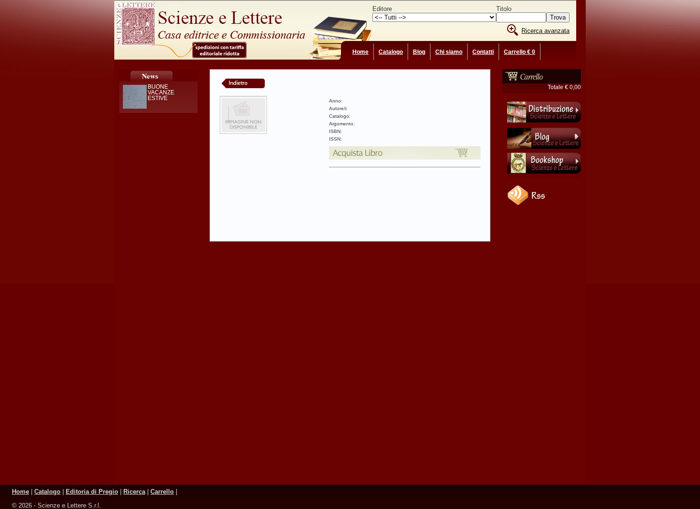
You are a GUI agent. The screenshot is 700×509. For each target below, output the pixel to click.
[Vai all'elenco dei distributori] (544, 124)
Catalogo (391, 52)
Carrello (162, 491)
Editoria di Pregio (92, 491)
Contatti (483, 52)
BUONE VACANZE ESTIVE (161, 92)
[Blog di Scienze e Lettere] (544, 150)
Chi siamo (448, 52)
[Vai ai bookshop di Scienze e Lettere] (544, 176)
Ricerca (134, 491)
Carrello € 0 (519, 52)
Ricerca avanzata (545, 30)
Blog (419, 52)
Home (360, 52)
